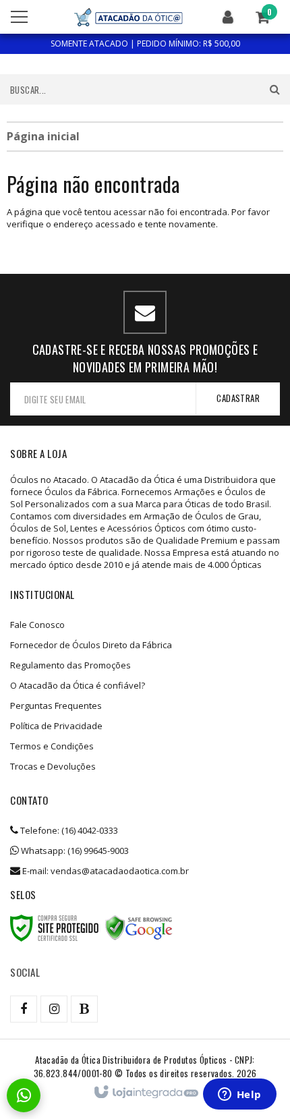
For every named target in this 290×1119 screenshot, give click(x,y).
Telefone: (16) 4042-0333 (68, 830)
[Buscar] (275, 89)
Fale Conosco (37, 625)
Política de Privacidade (56, 726)
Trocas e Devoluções (53, 766)
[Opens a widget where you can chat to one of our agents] (239, 1095)
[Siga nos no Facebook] (23, 1009)
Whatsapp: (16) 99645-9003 (74, 850)
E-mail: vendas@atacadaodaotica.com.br (104, 871)
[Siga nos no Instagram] (53, 1009)
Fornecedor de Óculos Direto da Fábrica (91, 645)
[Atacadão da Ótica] (128, 17)
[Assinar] (238, 398)
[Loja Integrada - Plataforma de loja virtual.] (145, 1093)
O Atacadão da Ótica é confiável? (77, 685)
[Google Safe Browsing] (139, 928)
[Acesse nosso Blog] (84, 1009)
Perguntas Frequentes (56, 705)
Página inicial (43, 136)
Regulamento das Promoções (70, 665)
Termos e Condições (52, 746)
